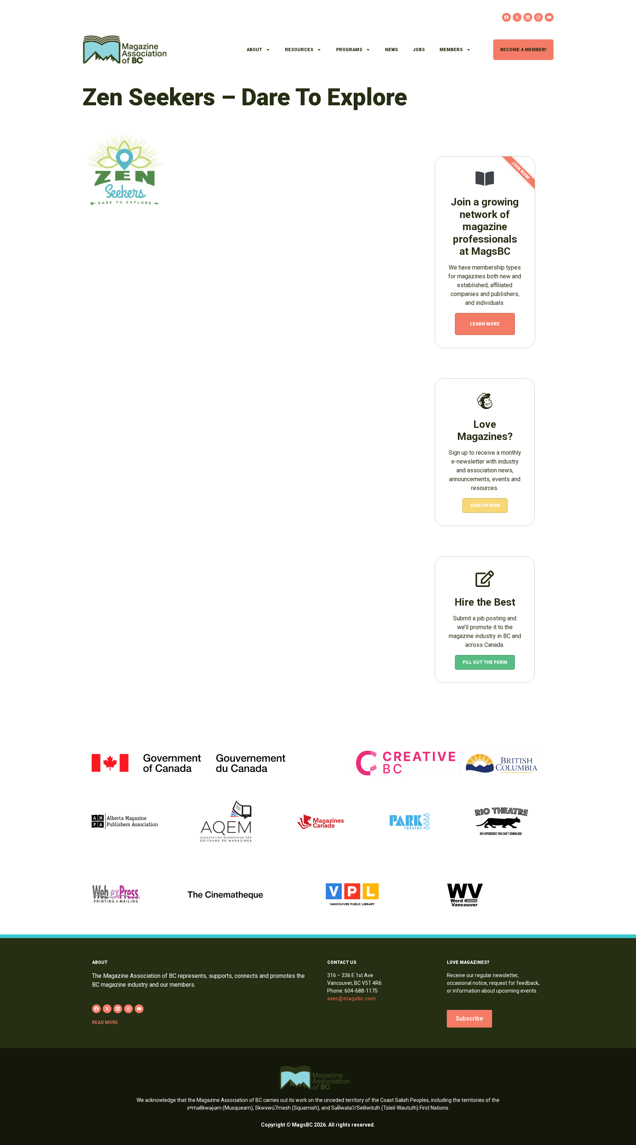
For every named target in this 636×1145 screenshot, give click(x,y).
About (254, 49)
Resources (299, 49)
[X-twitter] (517, 17)
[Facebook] (506, 17)
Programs (349, 49)
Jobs (419, 49)
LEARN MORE (485, 324)
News (391, 49)
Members (451, 49)
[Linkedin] (527, 17)
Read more (105, 1022)
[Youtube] (549, 17)
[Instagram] (538, 17)
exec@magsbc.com (351, 998)
